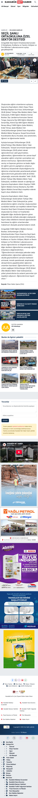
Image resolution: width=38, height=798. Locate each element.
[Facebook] (12, 680)
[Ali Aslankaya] (6, 327)
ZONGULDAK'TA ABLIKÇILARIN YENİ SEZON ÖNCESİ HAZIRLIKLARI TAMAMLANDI (27, 387)
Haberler (4, 30)
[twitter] (14, 737)
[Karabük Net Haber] (18, 1)
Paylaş (5, 81)
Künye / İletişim (30, 684)
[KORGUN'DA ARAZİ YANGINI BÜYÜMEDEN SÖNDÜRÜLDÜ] (10, 344)
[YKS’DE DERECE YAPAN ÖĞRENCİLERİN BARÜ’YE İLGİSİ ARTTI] (28, 344)
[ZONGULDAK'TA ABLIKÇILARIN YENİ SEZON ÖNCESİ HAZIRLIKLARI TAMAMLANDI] (28, 378)
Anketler (9, 771)
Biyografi (9, 769)
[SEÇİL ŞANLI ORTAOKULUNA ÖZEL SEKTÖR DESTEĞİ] (19, 68)
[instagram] (20, 737)
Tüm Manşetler (26, 715)
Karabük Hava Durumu (28, 703)
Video (8, 760)
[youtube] (26, 737)
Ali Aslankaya (15, 326)
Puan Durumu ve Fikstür (10, 715)
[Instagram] (19, 680)
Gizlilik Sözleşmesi (26, 686)
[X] (15, 680)
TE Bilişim (24, 732)
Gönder (5, 420)
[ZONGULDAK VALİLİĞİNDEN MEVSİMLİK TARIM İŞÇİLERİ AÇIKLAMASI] (10, 378)
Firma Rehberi (11, 764)
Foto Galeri (10, 757)
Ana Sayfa (9, 742)
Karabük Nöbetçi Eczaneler (7, 703)
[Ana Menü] (2, 2)
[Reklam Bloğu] (19, 485)
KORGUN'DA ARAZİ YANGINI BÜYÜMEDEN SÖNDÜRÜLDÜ (9, 351)
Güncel (13, 6)
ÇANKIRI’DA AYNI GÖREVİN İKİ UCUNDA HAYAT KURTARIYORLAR (9, 369)
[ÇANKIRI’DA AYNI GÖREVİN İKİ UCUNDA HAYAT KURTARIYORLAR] (10, 361)
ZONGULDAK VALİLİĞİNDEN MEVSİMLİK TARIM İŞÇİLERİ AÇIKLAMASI (9, 386)
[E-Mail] (12, 330)
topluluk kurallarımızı (18, 426)
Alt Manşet (5, 6)
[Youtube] (22, 680)
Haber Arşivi (25, 719)
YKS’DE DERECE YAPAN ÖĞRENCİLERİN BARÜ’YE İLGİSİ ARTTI (27, 352)
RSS (7, 727)
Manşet (11, 753)
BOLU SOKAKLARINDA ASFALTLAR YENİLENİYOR (27, 368)
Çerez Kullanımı (12, 686)
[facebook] (7, 737)
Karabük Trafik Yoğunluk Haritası (28, 710)
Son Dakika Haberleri (9, 719)
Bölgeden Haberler (16, 30)
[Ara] (35, 2)
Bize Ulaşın (19, 684)
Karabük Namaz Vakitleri (11, 709)
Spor (19, 6)
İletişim (8, 775)
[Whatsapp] (25, 680)
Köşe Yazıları (8, 684)
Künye (8, 773)
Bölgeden (26, 6)
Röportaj (9, 766)
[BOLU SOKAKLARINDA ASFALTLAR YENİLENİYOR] (28, 361)
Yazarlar (9, 762)
